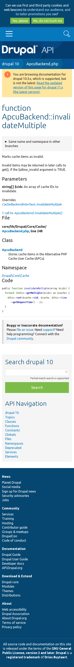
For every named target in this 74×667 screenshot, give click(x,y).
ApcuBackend (12, 250)
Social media (11, 487)
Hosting (7, 523)
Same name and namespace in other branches (32, 144)
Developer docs (13, 563)
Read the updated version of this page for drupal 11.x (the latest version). (38, 87)
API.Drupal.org (12, 568)
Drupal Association (15, 614)
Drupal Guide (11, 554)
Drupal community (20, 338)
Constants (12, 430)
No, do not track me (47, 20)
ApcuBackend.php (42, 64)
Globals (10, 434)
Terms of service (14, 622)
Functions (12, 426)
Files (8, 439)
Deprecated (13, 448)
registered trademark (23, 657)
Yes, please (20, 20)
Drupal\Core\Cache (15, 275)
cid (36, 297)
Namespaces (14, 443)
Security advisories (15, 495)
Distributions (11, 595)
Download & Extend (17, 576)
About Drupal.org (14, 618)
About (7, 603)
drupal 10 (10, 64)
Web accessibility (14, 609)
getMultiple (34, 293)
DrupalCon (9, 536)
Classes (10, 421)
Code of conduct (14, 540)
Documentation (13, 548)
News (6, 476)
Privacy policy (12, 627)
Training (8, 518)
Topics (10, 417)
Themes (7, 591)
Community (10, 508)
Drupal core (10, 582)
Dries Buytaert (56, 657)
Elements (11, 456)
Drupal (61, 653)
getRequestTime (22, 302)
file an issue (25, 329)
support (48, 329)
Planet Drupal (11, 482)
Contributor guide (14, 527)
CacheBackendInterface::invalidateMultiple (32, 204)
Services (11, 452)
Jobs (5, 500)
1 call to (32, 213)
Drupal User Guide (15, 559)
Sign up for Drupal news (19, 491)
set (19, 297)
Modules (8, 586)
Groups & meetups (15, 532)
